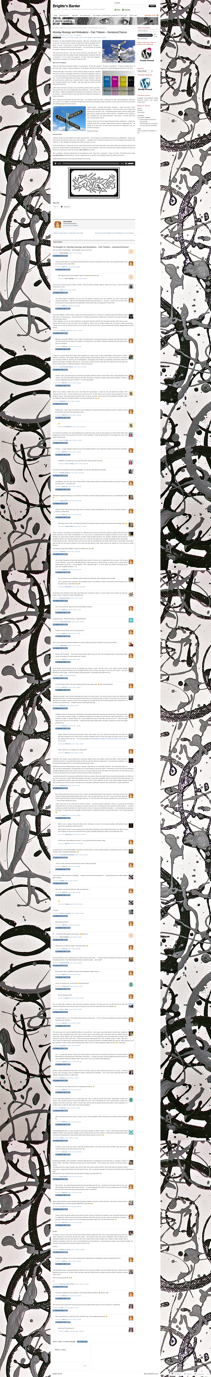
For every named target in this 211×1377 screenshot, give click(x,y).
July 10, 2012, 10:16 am (74, 1192)
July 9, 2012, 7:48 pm (78, 743)
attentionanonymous (66, 367)
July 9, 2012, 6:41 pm (74, 925)
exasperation (143, 121)
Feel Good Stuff (85, 15)
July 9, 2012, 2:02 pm (78, 621)
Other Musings (93, 27)
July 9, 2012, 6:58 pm (77, 843)
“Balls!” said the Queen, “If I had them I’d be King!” (68, 233)
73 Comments (78, 35)
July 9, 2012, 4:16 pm (72, 705)
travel (104, 37)
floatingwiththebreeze (67, 854)
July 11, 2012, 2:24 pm (74, 1261)
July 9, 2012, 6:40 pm (74, 866)
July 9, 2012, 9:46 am (75, 253)
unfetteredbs (70, 1341)
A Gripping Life (64, 330)
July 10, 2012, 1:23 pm (74, 1319)
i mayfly (62, 1138)
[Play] (56, 163)
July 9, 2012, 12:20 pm (74, 500)
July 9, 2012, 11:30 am (79, 426)
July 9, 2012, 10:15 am (74, 346)
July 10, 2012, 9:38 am (74, 1089)
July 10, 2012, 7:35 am (76, 986)
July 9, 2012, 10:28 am (74, 382)
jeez (138, 133)
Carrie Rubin (63, 500)
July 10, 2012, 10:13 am (74, 1061)
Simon (61, 290)
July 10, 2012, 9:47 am (74, 1121)
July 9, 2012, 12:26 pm (74, 569)
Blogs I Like (133, 15)
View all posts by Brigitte (71, 225)
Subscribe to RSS (150, 15)
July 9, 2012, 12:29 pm (80, 526)
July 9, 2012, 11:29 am (75, 440)
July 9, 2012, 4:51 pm (81, 854)
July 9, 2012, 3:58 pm (74, 687)
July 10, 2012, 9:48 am (77, 998)
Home (118, 9)
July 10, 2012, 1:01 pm (71, 1307)
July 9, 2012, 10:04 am (76, 330)
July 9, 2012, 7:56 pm (75, 1009)
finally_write (64, 1009)
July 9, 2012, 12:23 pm (73, 551)
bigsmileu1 (63, 401)
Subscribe (127, 9)
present (99, 37)
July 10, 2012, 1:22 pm (74, 1295)
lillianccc (63, 1045)
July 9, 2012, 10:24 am (80, 367)
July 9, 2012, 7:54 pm (77, 752)
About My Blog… (64, 15)
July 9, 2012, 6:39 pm (74, 815)
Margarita (63, 551)
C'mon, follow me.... (144, 27)
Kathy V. (62, 1307)
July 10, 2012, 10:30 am (74, 1222)
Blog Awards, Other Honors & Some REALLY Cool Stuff (110, 15)
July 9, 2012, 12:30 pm (78, 586)
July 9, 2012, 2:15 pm (74, 633)
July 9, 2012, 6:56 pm (77, 904)
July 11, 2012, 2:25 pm (74, 609)
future (76, 37)
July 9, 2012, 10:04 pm (73, 1045)
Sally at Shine (64, 440)
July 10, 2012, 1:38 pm (77, 1331)
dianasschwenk (64, 963)
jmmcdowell (63, 645)
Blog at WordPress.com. (151, 1374)
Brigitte (62, 35)
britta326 (62, 705)
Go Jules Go (63, 1206)
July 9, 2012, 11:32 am (74, 452)
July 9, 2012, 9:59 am (80, 278)
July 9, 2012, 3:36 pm (74, 659)
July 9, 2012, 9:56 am (70, 290)
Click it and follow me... (145, 35)
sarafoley (65, 986)
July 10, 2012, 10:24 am (74, 1206)
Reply (85, 1366)
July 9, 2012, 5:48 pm (75, 937)
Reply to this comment (60, 255)
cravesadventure (65, 621)
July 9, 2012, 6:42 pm (74, 948)
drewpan (62, 1078)
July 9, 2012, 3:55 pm (69, 675)
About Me (75, 15)
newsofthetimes (65, 598)
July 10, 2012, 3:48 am (72, 1078)
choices (64, 37)
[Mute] (126, 163)
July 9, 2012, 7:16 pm (74, 725)
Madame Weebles (65, 472)
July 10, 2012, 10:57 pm (81, 463)
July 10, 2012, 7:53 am (71, 1138)
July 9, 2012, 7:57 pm (74, 1023)
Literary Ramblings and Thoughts (65, 27)
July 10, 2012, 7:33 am (73, 1108)
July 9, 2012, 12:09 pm (74, 486)
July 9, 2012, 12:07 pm (77, 472)
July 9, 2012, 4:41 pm (74, 785)
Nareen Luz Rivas (65, 1249)
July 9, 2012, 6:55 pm (79, 834)
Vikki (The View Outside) (67, 1284)
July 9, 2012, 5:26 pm (78, 913)
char (61, 675)
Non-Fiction (82, 27)
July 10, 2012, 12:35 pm (81, 1284)
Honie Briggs (64, 1176)
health (81, 37)
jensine (62, 880)
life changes (88, 37)
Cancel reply (82, 1341)
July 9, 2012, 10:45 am (74, 415)
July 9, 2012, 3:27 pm (74, 645)
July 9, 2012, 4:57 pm (71, 880)
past (94, 37)
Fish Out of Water (65, 913)
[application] (94, 163)
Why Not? (102, 27)
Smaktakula (63, 785)
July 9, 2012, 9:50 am (74, 267)
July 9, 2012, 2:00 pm (77, 598)
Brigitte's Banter (66, 6)
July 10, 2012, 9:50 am (74, 1151)
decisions (70, 37)
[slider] (131, 163)
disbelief (152, 119)
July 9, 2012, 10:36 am (73, 401)
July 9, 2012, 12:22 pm (74, 514)
